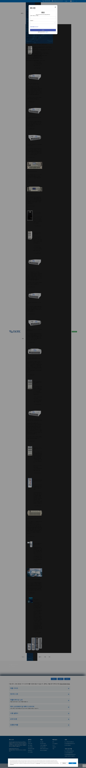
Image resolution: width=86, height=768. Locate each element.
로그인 (43, 30)
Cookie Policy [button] (38, 763)
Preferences (64, 763)
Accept (72, 763)
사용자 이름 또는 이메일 (34, 15)
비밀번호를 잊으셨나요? (34, 26)
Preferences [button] (12, 764)
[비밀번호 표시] (54, 22)
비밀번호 (32, 20)
